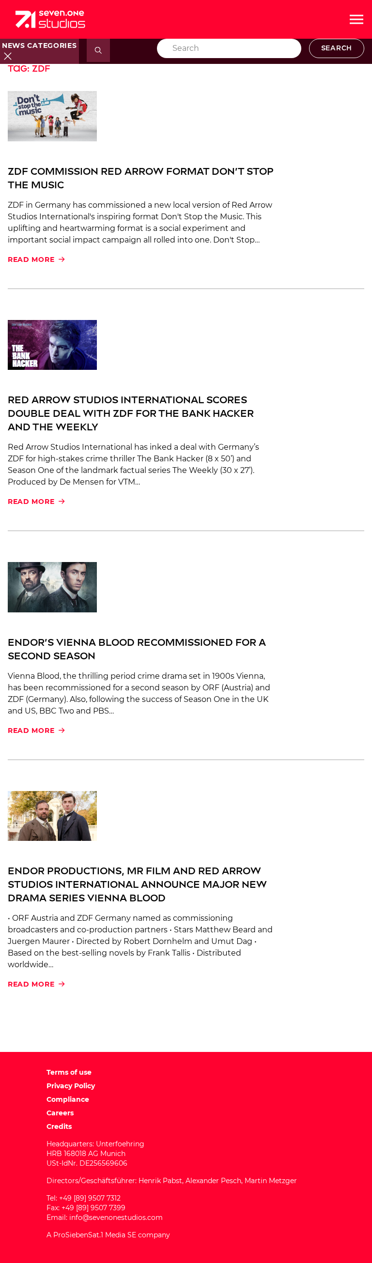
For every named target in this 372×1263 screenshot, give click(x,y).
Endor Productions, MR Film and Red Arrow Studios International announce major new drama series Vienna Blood (137, 884)
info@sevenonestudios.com (116, 1217)
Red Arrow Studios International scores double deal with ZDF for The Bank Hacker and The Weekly (131, 413)
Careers (60, 1113)
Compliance (67, 1099)
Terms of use (69, 1072)
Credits (59, 1126)
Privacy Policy (70, 1085)
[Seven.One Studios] (50, 19)
